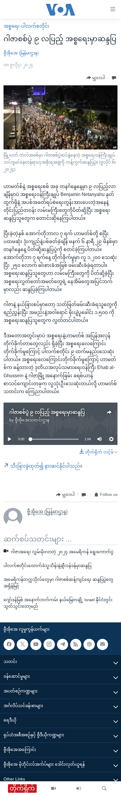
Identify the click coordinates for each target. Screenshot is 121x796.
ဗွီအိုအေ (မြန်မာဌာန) (21, 53)
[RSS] (75, 644)
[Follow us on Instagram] (49, 644)
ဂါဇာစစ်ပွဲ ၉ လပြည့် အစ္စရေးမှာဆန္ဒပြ (47, 412)
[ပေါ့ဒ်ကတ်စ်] (89, 644)
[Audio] (79, 788)
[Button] (95, 78)
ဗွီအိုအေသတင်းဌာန (32, 420)
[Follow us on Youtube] (35, 644)
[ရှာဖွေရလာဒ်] (104, 788)
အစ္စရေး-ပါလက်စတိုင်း (26, 26)
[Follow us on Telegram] (62, 644)
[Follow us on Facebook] (9, 644)
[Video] (53, 788)
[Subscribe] (102, 644)
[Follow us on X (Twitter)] (22, 644)
